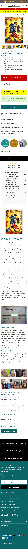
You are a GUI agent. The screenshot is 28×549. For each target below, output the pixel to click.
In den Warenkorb (14, 107)
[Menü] (1, 5)
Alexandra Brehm (9, 407)
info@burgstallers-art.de (11, 507)
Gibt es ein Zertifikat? (7, 119)
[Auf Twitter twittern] (5, 151)
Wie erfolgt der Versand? (8, 123)
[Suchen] (5, 5)
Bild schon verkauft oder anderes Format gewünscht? (11, 114)
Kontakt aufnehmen (9, 431)
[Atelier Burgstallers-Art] (14, 5)
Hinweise (22, 1)
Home (3, 14)
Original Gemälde (9, 330)
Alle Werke (8, 14)
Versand (11, 87)
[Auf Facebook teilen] (7, 151)
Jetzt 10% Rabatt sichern (14, 487)
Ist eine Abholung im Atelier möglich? (12, 127)
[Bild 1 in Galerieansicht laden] (14, 30)
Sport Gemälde (16, 14)
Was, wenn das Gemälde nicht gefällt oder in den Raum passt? (12, 132)
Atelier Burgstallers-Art (10, 543)
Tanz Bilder (23, 14)
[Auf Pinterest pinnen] (9, 151)
